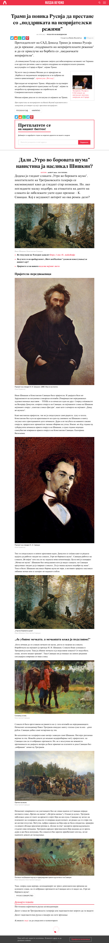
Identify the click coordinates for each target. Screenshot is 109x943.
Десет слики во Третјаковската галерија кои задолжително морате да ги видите (54, 911)
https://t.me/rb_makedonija (62, 255)
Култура (44, 172)
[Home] (4, 2)
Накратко (36, 110)
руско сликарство (24, 896)
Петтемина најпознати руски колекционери (36, 907)
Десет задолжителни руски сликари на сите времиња (41, 915)
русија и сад (22, 110)
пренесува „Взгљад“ (45, 78)
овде (26, 921)
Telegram (90, 38)
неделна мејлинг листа (49, 266)
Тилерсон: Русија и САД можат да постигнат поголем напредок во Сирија (81, 94)
